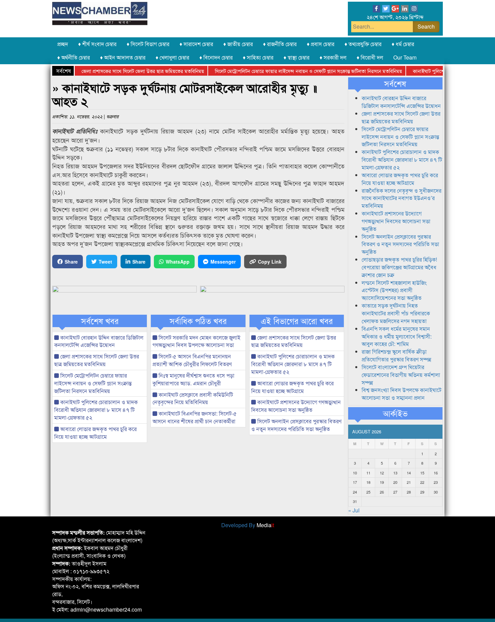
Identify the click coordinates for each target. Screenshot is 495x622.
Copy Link (270, 261)
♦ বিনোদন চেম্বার (216, 57)
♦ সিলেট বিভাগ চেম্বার (148, 44)
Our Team (405, 57)
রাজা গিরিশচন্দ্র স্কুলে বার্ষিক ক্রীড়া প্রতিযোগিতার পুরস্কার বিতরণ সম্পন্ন (396, 355)
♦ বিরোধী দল (370, 57)
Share (71, 261)
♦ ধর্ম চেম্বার (403, 44)
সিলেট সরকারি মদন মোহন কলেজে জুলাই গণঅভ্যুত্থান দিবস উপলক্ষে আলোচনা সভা (196, 341)
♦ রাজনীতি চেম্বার (280, 44)
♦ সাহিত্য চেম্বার (258, 57)
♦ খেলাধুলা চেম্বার (172, 57)
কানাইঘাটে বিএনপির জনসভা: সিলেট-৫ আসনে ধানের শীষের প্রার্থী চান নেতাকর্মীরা (195, 417)
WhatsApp (178, 261)
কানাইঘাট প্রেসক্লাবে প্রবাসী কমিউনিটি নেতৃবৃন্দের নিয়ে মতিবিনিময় (193, 398)
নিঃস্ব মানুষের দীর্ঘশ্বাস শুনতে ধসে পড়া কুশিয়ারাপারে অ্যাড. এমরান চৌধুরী (193, 379)
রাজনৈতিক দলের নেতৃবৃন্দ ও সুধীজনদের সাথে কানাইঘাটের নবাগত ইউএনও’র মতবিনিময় (401, 198)
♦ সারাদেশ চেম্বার (196, 44)
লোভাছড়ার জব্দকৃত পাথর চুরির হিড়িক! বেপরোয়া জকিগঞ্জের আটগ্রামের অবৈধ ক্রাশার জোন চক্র (399, 267)
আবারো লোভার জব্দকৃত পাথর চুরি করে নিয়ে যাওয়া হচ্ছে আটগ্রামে (95, 432)
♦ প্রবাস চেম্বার (320, 44)
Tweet (105, 261)
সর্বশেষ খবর (100, 320)
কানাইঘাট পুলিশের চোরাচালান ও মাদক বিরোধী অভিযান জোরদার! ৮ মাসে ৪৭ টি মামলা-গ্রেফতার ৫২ (96, 409)
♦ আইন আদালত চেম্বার (122, 57)
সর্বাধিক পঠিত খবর (198, 320)
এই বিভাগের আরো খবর (297, 320)
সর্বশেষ (395, 83)
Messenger (223, 261)
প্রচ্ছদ (62, 44)
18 (368, 482)
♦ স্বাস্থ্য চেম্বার (296, 57)
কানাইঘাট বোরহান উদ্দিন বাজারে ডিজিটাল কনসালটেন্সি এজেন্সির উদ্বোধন (98, 341)
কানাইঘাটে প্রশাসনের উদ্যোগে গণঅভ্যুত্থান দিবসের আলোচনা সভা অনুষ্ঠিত (296, 406)
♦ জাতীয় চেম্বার (238, 44)
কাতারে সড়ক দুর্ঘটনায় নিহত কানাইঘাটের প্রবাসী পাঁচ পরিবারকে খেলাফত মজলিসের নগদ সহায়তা (396, 313)
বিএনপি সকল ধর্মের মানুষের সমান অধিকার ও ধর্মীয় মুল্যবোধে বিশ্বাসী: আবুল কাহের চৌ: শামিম (397, 336)
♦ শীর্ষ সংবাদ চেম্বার (97, 44)
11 (368, 472)
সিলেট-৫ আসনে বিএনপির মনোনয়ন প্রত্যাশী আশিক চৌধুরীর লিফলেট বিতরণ (192, 360)
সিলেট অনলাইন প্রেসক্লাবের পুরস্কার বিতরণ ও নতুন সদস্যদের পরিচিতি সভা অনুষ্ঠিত (296, 425)
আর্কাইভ (395, 413)
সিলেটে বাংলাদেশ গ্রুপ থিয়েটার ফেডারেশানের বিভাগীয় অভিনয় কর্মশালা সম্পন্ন (401, 374)
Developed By (247, 525)
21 (409, 482)
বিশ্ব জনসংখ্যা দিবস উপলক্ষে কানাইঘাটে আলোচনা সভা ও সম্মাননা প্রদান (401, 393)
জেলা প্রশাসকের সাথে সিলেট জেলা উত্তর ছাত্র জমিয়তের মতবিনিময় (133, 70)
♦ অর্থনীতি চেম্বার (73, 57)
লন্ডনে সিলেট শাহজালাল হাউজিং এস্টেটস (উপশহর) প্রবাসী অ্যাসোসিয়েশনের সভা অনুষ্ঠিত (394, 290)
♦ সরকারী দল (333, 57)
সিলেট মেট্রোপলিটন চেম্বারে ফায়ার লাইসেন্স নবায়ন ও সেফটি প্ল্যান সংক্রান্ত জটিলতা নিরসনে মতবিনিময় (298, 70)
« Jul (354, 510)
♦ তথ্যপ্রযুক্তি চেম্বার (363, 44)
